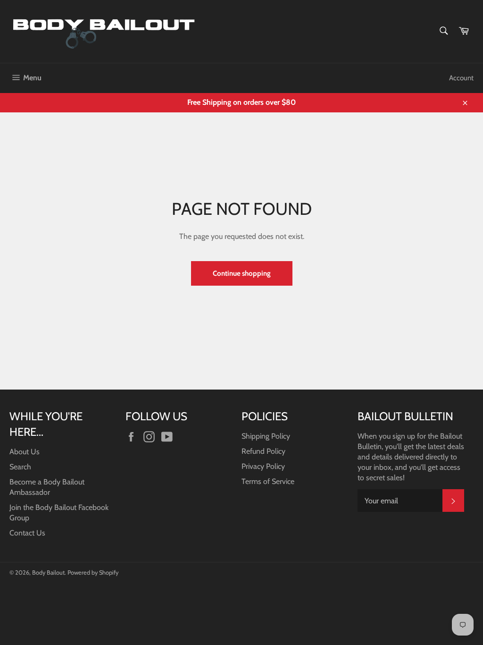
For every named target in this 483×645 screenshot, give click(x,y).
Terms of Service (268, 481)
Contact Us (27, 532)
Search (20, 466)
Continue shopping (242, 273)
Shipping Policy (266, 436)
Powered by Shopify (92, 572)
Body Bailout (48, 572)
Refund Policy (263, 451)
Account (461, 78)
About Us (24, 451)
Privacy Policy (263, 466)
